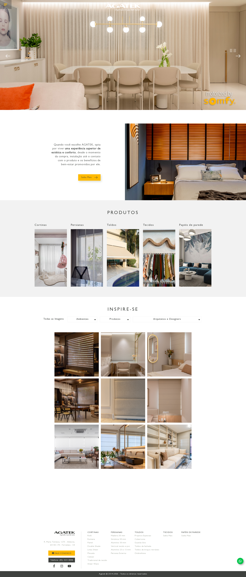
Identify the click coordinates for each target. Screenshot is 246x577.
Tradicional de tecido (97, 560)
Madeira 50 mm (118, 536)
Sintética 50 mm (118, 539)
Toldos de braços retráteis (147, 550)
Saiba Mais (87, 177)
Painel (90, 543)
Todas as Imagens (53, 319)
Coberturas (140, 539)
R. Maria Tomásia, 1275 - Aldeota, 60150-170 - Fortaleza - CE (59, 543)
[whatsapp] (240, 561)
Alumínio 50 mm (118, 543)
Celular (91, 557)
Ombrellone (140, 553)
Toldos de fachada (143, 546)
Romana (91, 539)
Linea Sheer (93, 550)
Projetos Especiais (143, 536)
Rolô (90, 536)
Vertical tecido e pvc (120, 546)
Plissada (91, 553)
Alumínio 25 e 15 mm (121, 550)
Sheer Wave (93, 564)
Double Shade (94, 546)
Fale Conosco (62, 553)
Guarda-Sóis (140, 543)
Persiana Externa (118, 553)
